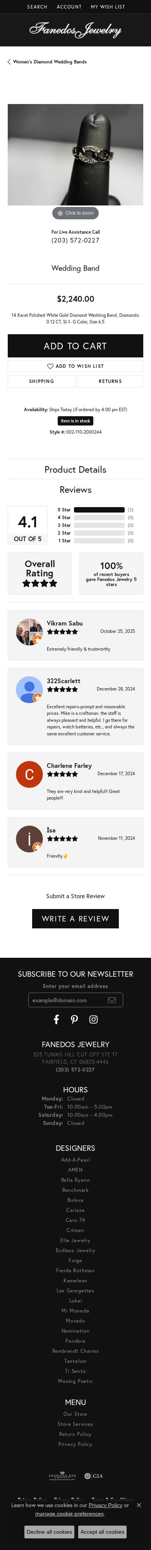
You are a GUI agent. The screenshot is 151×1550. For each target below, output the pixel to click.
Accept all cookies (102, 1532)
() (131, 510)
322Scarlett (64, 681)
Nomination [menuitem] (76, 1331)
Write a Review (75, 918)
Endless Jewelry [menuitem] (76, 1250)
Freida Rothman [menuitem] (75, 1270)
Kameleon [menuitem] (75, 1280)
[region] (75, 154)
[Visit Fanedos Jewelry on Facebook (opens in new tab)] (56, 1019)
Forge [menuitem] (75, 1260)
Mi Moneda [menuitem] (75, 1310)
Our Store (75, 1414)
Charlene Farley (69, 765)
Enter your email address (75, 986)
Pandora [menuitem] (75, 1341)
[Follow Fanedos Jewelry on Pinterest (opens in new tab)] (74, 1019)
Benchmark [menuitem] (75, 1190)
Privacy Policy (75, 1444)
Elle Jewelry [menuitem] (75, 1240)
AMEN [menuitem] (75, 1170)
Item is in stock (75, 421)
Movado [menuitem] (75, 1321)
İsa (51, 830)
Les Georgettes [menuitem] (75, 1290)
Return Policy (75, 1434)
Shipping (41, 381)
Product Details (75, 469)
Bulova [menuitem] (75, 1200)
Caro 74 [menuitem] (76, 1220)
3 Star (64, 525)
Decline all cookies (49, 1532)
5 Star (64, 510)
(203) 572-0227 (75, 240)
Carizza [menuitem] (75, 1210)
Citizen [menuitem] (75, 1230)
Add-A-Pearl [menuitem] (75, 1160)
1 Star (64, 540)
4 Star (64, 517)
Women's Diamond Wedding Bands (50, 62)
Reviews (76, 489)
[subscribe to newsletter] (112, 1000)
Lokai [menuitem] (75, 1300)
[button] (36, 7)
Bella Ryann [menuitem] (75, 1180)
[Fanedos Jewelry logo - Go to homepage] (75, 30)
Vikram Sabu (65, 623)
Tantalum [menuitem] (75, 1361)
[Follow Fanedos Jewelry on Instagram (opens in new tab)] (93, 1019)
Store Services (75, 1424)
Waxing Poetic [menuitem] (75, 1381)
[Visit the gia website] (93, 1476)
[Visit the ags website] (62, 1476)
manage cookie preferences (69, 1514)
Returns (110, 381)
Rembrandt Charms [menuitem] (75, 1351)
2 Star (64, 533)
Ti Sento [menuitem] (75, 1371)
